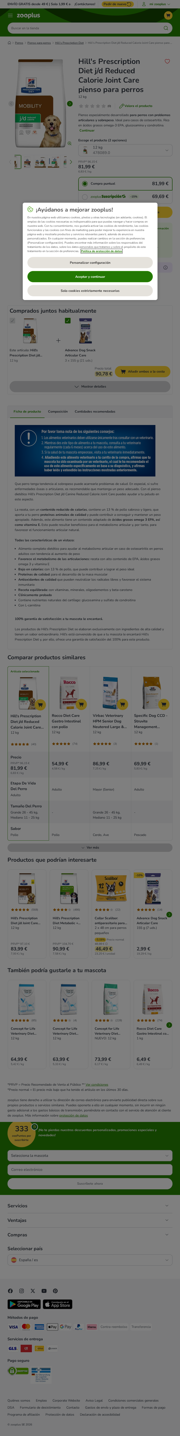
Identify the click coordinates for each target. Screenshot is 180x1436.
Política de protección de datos (101, 251)
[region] (90, 251)
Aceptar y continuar (90, 277)
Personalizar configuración (90, 262)
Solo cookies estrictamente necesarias (90, 291)
